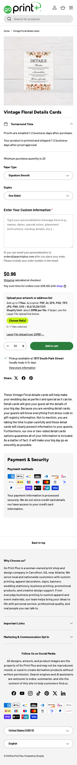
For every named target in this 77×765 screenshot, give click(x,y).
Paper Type (10, 167)
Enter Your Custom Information (28, 210)
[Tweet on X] (16, 378)
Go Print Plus (17, 756)
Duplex (8, 187)
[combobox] (38, 19)
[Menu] (71, 8)
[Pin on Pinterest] (31, 378)
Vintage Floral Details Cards (26, 31)
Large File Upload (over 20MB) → (25, 334)
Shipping (9, 280)
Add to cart (51, 345)
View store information (22, 367)
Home (7, 31)
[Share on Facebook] (23, 378)
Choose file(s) (17, 320)
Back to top (38, 542)
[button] (63, 8)
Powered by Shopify (34, 756)
